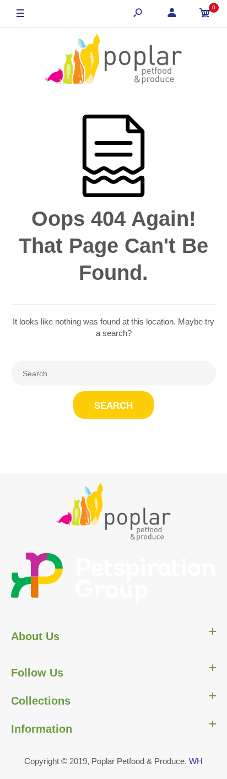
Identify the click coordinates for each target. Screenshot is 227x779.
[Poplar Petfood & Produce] (113, 60)
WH (196, 761)
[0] (204, 14)
